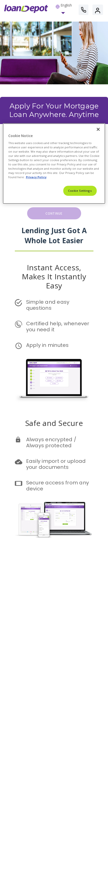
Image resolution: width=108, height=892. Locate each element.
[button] (64, 10)
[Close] (98, 129)
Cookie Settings (80, 191)
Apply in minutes (47, 345)
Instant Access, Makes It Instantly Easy (55, 276)
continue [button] (54, 213)
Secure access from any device (58, 485)
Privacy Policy (36, 177)
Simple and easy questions (48, 304)
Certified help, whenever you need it (58, 326)
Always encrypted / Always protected (52, 442)
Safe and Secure (54, 423)
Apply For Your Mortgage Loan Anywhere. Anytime (54, 110)
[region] (54, 163)
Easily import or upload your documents (56, 464)
